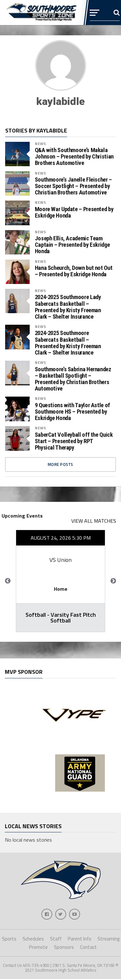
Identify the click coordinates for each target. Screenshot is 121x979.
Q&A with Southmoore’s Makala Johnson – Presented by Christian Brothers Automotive (74, 156)
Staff (56, 938)
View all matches (93, 520)
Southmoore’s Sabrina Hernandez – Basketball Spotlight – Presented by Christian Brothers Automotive (73, 379)
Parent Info (79, 938)
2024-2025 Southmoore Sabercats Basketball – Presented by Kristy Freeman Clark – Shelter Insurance (68, 343)
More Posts (60, 464)
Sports (9, 938)
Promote (38, 947)
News (40, 143)
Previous (8, 581)
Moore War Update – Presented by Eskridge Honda (74, 212)
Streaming (108, 938)
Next (113, 581)
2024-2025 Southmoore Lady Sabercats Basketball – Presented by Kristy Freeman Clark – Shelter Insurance (68, 307)
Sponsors (64, 947)
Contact (88, 947)
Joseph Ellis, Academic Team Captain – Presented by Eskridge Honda (72, 244)
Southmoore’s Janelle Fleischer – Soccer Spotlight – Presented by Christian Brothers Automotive (73, 186)
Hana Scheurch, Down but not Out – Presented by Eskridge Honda (74, 271)
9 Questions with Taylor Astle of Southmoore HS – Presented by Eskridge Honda (72, 411)
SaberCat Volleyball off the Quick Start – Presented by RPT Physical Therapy (74, 441)
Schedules (33, 938)
